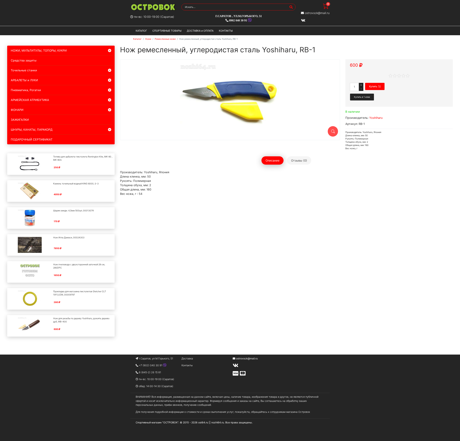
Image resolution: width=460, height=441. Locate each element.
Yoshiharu (376, 118)
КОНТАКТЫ (226, 30)
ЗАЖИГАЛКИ (20, 119)
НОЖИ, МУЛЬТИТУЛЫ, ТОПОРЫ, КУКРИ (39, 50)
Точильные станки (24, 70)
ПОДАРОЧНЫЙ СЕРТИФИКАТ (31, 139)
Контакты (187, 365)
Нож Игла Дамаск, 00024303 (68, 237)
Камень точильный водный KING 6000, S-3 (76, 183)
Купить (373, 86)
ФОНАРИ (17, 110)
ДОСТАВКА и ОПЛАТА (200, 30)
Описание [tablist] (272, 160)
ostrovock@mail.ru (317, 13)
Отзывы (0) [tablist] (299, 160)
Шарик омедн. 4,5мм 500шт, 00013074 (73, 210)
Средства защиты (23, 60)
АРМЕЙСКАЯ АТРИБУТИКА (30, 100)
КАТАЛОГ (141, 30)
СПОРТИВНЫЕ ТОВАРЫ (166, 30)
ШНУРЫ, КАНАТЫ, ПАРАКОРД (31, 129)
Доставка (187, 358)
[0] (325, 8)
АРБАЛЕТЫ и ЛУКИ (24, 80)
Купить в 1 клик (362, 97)
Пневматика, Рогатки (26, 90)
